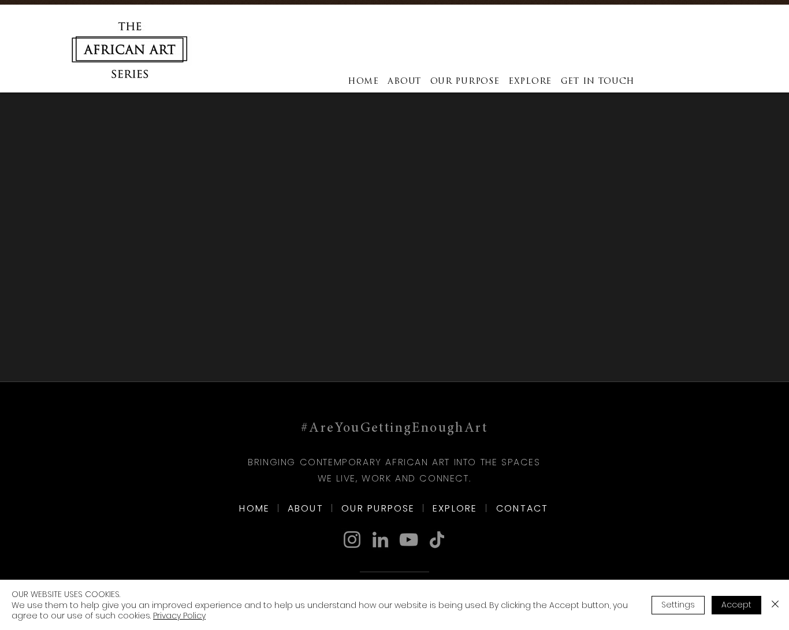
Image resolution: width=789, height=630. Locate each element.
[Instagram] (352, 539)
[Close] (775, 605)
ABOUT (305, 508)
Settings (678, 604)
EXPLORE (455, 508)
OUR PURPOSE (378, 508)
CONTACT (522, 508)
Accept (736, 604)
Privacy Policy (179, 615)
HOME (254, 508)
